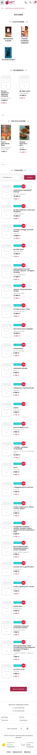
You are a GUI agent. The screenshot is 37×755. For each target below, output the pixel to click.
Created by (30, 743)
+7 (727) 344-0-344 (18, 708)
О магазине (23, 720)
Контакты (5, 720)
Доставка (5, 717)
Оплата (21, 717)
